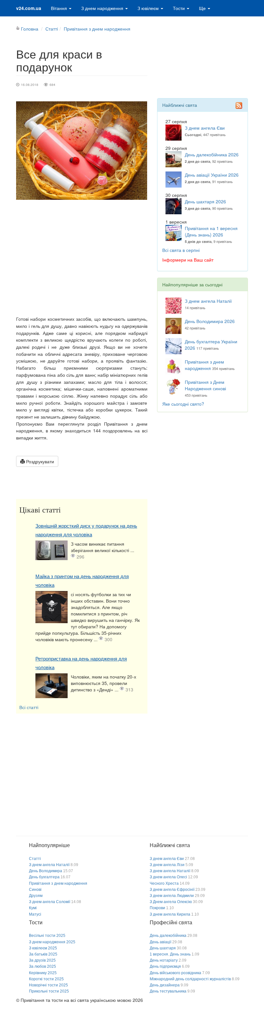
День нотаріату (164, 960)
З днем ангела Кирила (170, 914)
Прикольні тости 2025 (49, 991)
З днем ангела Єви (205, 128)
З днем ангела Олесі (168, 877)
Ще (203, 8)
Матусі (35, 914)
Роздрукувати (39, 461)
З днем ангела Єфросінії (172, 889)
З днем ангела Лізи (167, 865)
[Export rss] (239, 105)
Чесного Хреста (164, 883)
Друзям (35, 895)
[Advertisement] (81, 257)
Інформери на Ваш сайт (187, 259)
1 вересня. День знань (170, 954)
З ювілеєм (148, 8)
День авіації (160, 942)
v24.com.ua (28, 8)
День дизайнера (165, 985)
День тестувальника (168, 991)
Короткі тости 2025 (46, 979)
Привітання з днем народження (97, 28)
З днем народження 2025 (52, 942)
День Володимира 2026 (210, 321)
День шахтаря (163, 948)
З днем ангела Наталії (208, 301)
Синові (35, 889)
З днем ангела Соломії (49, 902)
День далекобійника (168, 935)
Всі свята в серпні (181, 250)
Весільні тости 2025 (47, 935)
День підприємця (165, 966)
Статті (51, 28)
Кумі (33, 908)
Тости (179, 8)
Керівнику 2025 (43, 973)
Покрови (157, 908)
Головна (29, 28)
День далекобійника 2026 (212, 154)
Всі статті (28, 707)
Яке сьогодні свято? (183, 404)
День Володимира (45, 871)
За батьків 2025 (43, 954)
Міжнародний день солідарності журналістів (190, 979)
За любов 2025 (42, 966)
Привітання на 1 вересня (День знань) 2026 (211, 231)
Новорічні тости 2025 (48, 985)
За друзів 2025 (42, 960)
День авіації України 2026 (212, 174)
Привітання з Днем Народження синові (205, 385)
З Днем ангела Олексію (171, 902)
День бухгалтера (44, 877)
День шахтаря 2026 (205, 201)
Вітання (59, 8)
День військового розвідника (175, 973)
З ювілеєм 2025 (43, 948)
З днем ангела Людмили (172, 895)
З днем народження (103, 8)
